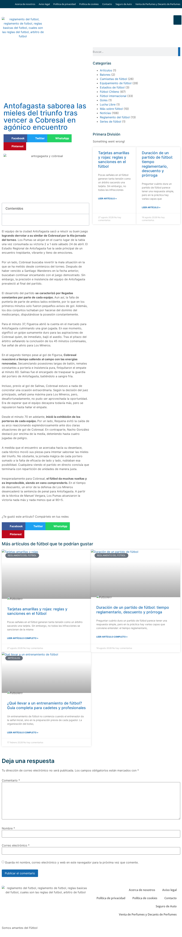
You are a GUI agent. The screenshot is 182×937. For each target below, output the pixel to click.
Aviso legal (44, 4)
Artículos (106, 70)
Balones (105, 74)
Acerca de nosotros (25, 4)
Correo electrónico (16, 845)
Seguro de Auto (124, 4)
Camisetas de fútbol (113, 79)
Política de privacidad (64, 4)
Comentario (11, 780)
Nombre (8, 828)
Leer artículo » (107, 198)
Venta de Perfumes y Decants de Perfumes (157, 4)
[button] (177, 20)
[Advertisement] (45, 74)
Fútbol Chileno (109, 91)
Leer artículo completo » (22, 638)
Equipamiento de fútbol (116, 83)
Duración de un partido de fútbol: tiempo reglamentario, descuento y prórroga (157, 164)
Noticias (105, 113)
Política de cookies (89, 4)
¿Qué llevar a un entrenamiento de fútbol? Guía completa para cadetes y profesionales (46, 705)
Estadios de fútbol (112, 87)
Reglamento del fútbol (115, 117)
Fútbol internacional (113, 96)
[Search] (179, 51)
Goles (104, 100)
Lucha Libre (108, 104)
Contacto (107, 4)
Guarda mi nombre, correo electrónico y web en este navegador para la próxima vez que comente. (71, 862)
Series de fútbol (110, 121)
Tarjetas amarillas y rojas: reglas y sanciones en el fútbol (113, 160)
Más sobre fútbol (111, 108)
